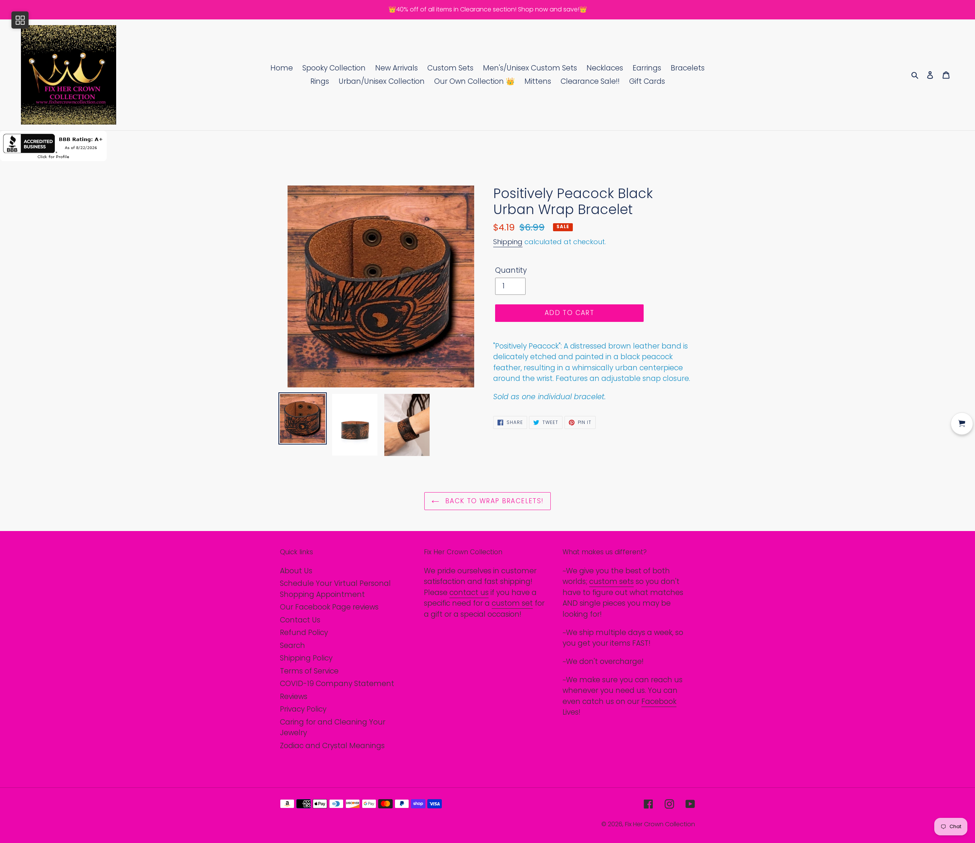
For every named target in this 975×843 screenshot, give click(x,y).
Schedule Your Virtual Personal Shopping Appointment (335, 589)
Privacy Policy (303, 709)
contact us (469, 592)
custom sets (611, 581)
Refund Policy (304, 632)
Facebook (658, 701)
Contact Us (300, 620)
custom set (512, 603)
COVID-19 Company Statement (337, 683)
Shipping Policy (306, 658)
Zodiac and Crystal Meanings (332, 746)
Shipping (508, 241)
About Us (296, 571)
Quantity (511, 270)
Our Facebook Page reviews (329, 607)
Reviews (293, 696)
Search (292, 645)
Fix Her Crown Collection (660, 824)
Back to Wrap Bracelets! (493, 500)
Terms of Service (309, 671)
